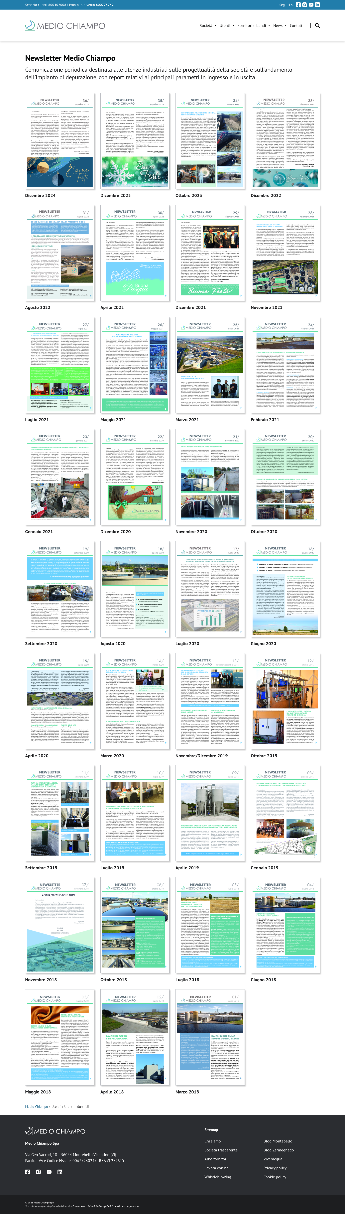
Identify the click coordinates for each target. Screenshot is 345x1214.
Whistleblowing (217, 1177)
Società (206, 25)
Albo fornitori (215, 1159)
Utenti (225, 25)
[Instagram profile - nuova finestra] (38, 1172)
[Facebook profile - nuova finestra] (27, 1172)
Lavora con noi (217, 1168)
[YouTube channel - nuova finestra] (49, 1172)
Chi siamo (212, 1141)
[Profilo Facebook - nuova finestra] (298, 4)
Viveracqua (273, 1159)
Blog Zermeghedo (279, 1150)
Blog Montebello (278, 1141)
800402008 (57, 5)
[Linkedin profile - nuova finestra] (60, 1172)
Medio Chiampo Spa (42, 1143)
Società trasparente (221, 1150)
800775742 (105, 5)
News (278, 25)
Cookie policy (275, 1177)
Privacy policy (275, 1168)
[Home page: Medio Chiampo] (65, 25)
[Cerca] (317, 25)
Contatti (296, 25)
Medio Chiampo (36, 1106)
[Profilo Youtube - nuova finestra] (311, 4)
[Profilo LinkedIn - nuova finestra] (317, 4)
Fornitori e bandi (252, 25)
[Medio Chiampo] (111, 1131)
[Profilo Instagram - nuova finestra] (304, 4)
